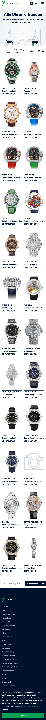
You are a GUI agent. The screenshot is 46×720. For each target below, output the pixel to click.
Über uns (5, 607)
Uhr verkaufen (7, 637)
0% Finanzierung (8, 652)
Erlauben (23, 716)
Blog (3, 610)
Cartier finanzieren (8, 671)
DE (36, 3)
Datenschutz (6, 644)
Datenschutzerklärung (29, 706)
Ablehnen (6, 709)
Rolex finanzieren (8, 656)
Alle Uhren (6, 633)
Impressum (6, 648)
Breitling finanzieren (9, 659)
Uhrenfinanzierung (9, 625)
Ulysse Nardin (7, 682)
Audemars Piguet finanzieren (12, 667)
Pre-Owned (6, 622)
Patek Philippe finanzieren (11, 663)
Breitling (5, 674)
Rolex (4, 678)
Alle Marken (6, 629)
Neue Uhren (6, 618)
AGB (3, 640)
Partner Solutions (8, 614)
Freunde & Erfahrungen (10, 686)
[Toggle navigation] (42, 3)
